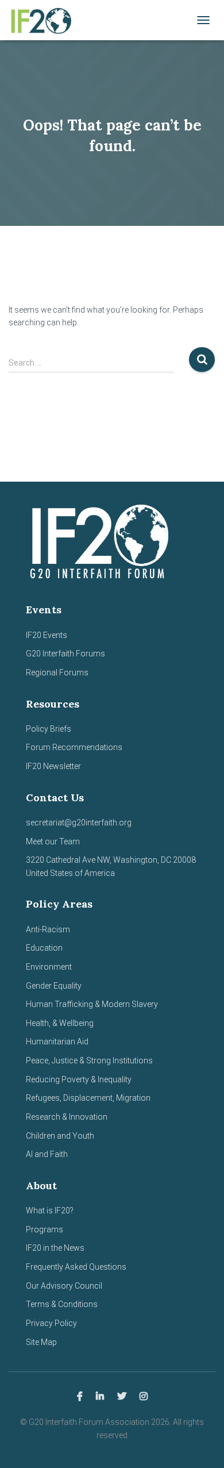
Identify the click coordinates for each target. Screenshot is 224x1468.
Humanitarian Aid (57, 1041)
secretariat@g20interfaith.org (79, 822)
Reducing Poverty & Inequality (79, 1079)
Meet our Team (53, 841)
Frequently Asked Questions (76, 1266)
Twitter (121, 1397)
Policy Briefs (48, 728)
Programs (44, 1229)
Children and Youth (60, 1135)
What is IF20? (50, 1210)
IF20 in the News (55, 1247)
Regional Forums (57, 672)
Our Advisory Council (64, 1285)
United (37, 873)
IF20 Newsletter (53, 766)
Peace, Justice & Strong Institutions (89, 1060)
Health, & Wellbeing (60, 1023)
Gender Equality (54, 985)
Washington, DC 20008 (154, 859)
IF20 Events (46, 635)
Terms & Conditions (62, 1304)
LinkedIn (100, 1397)
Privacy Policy (51, 1323)
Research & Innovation (66, 1116)
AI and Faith (47, 1154)
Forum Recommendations (74, 747)
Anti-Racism (48, 929)
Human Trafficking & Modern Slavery (92, 1004)
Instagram (143, 1397)
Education (44, 947)
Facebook (79, 1397)
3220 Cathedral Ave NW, (69, 859)
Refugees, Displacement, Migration (88, 1097)
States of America (81, 873)
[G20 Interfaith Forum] (44, 20)
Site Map (41, 1342)
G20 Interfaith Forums (65, 653)
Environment (49, 966)
